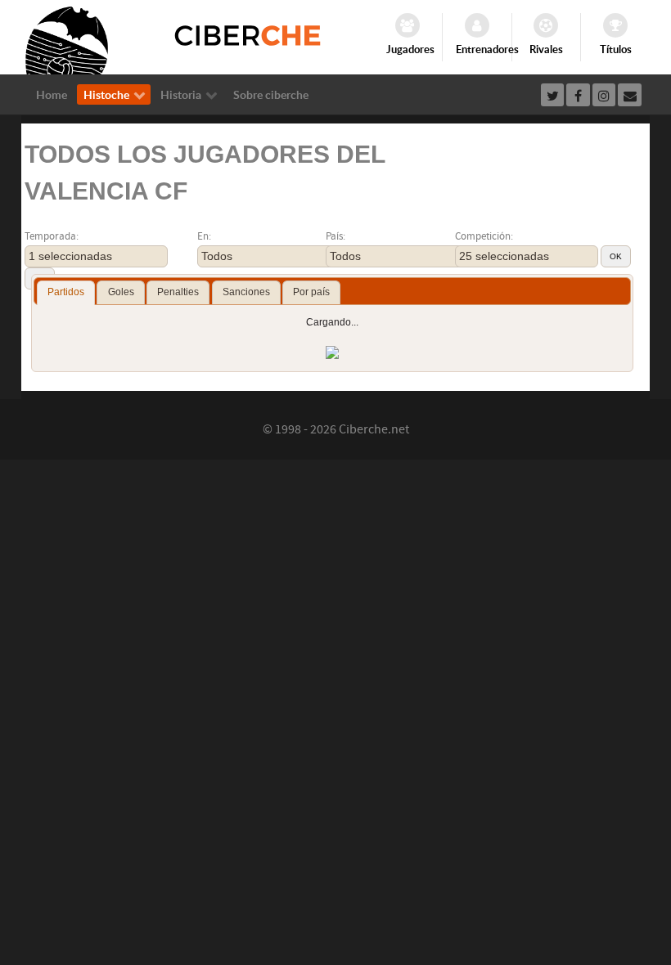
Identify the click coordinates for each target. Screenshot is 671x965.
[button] (616, 256)
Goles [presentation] (121, 292)
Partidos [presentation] (65, 292)
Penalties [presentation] (178, 292)
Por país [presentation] (311, 292)
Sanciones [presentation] (246, 292)
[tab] (66, 293)
